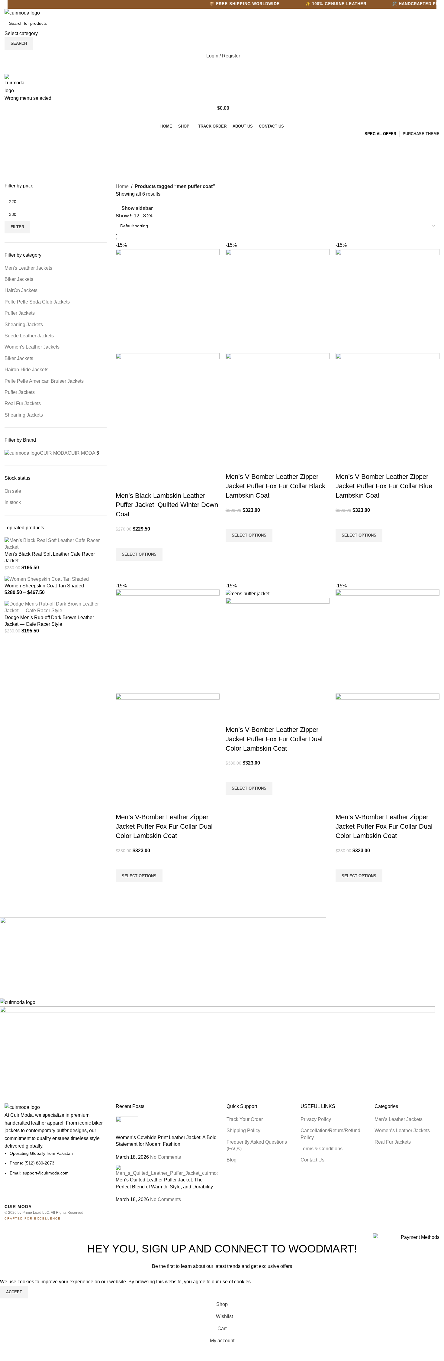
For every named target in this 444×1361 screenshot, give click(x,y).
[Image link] (22, 1106)
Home (122, 186)
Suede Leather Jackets (29, 335)
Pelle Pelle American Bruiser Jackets (44, 381)
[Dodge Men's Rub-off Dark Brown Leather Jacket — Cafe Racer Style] (56, 606)
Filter (17, 227)
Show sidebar (137, 208)
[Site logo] (22, 12)
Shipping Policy (243, 1130)
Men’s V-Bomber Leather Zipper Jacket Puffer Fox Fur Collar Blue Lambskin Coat (384, 486)
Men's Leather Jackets (28, 268)
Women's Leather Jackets (32, 346)
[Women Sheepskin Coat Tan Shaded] (47, 578)
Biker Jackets (19, 279)
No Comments (165, 1157)
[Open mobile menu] (222, 68)
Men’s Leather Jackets (399, 1119)
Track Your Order (245, 1119)
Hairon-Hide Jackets (26, 369)
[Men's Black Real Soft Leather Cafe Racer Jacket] (56, 543)
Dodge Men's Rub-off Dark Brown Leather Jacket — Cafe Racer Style (49, 621)
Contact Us (312, 1159)
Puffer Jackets (20, 313)
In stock (13, 502)
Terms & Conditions (322, 1148)
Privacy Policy (316, 1119)
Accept (14, 1292)
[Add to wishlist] (123, 540)
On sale (13, 491)
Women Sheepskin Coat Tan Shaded (44, 585)
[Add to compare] (123, 483)
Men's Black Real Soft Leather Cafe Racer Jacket (50, 557)
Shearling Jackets (24, 324)
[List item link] (56, 1163)
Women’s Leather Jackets (402, 1130)
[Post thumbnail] (127, 1124)
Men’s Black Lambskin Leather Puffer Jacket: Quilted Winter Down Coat (167, 505)
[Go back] (12, 145)
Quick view (123, 568)
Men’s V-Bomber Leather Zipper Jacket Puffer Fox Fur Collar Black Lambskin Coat (275, 486)
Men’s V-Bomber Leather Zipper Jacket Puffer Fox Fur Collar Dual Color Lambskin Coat (164, 826)
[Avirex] (217, 1006)
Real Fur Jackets (23, 403)
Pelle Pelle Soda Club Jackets (37, 301)
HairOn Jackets (21, 290)
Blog (231, 1159)
